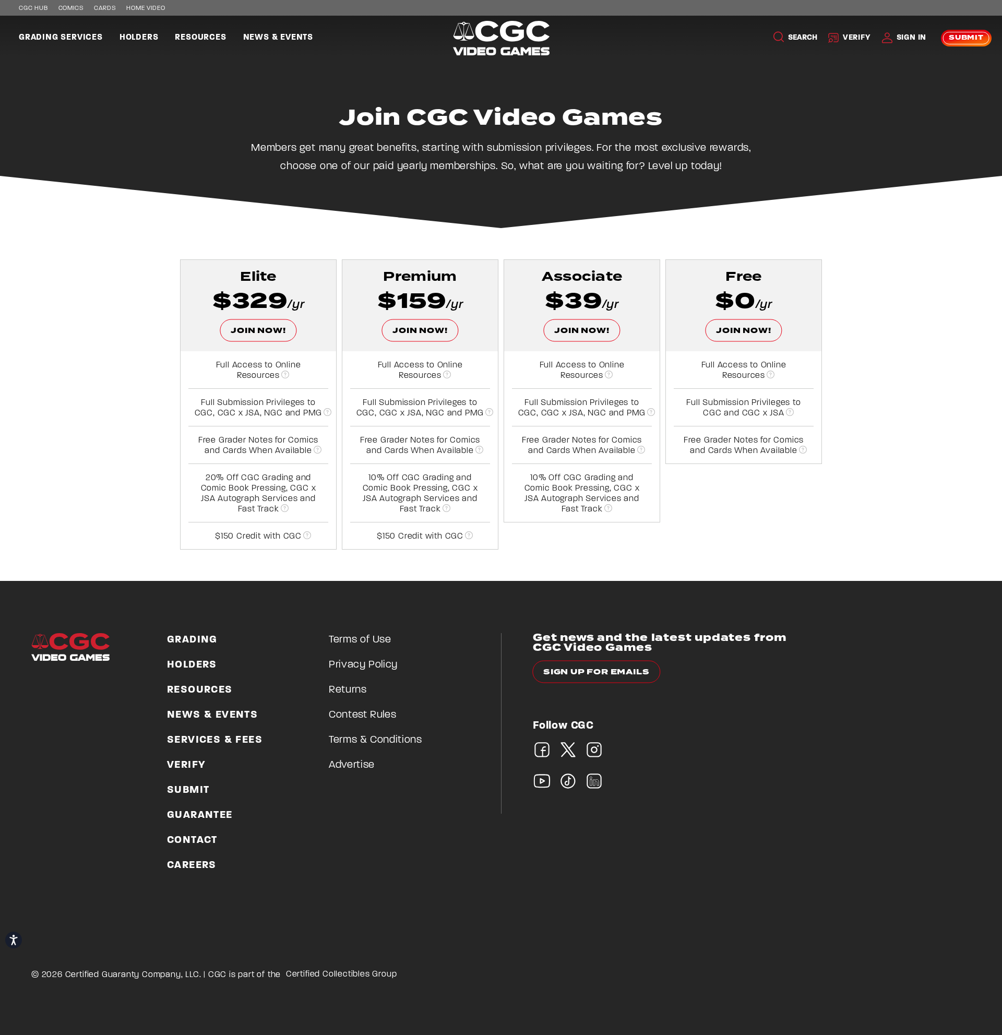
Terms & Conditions (375, 740)
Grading (192, 640)
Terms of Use (360, 640)
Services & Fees (215, 740)
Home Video (145, 8)
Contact (192, 840)
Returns (348, 690)
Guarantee (200, 815)
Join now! (258, 330)
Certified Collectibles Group (341, 974)
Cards (105, 8)
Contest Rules (362, 715)
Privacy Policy (363, 665)
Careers (192, 865)
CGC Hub (33, 8)
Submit (966, 38)
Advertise (352, 765)
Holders (139, 37)
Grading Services (61, 37)
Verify (857, 38)
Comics (71, 8)
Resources (200, 37)
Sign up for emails (596, 672)
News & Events (278, 37)
